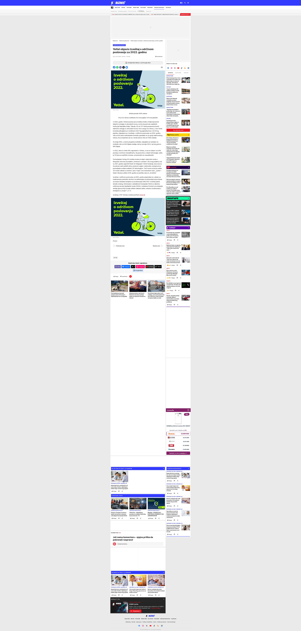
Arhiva (154, 622)
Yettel (115, 257)
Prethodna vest (120, 246)
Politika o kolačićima (147, 622)
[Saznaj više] (163, 599)
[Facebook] (168, 68)
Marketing (128, 622)
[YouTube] (178, 68)
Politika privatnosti (161, 622)
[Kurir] (118, 3)
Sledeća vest (156, 246)
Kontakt (133, 622)
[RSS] (185, 68)
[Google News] (188, 68)
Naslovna (115, 40)
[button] (159, 56)
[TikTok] (181, 68)
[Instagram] (171, 68)
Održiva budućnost (124, 40)
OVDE (141, 195)
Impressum (139, 622)
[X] (175, 68)
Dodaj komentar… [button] (123, 544)
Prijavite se (136, 611)
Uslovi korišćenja (171, 622)
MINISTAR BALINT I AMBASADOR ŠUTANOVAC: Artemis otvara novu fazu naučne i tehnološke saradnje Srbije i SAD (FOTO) (120, 14)
